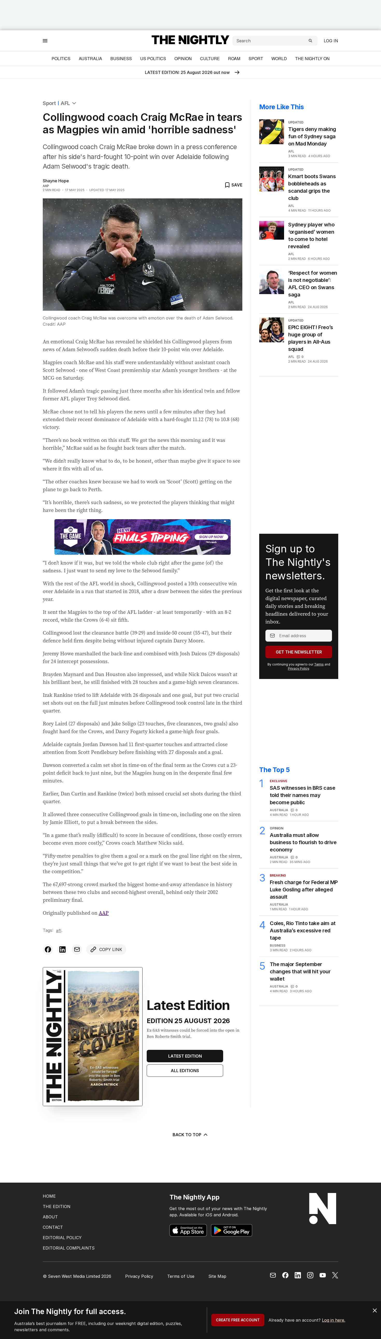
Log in (331, 40)
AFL (65, 103)
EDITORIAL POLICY (62, 1237)
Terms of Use (180, 1276)
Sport (256, 58)
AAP (104, 913)
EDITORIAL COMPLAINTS (69, 1248)
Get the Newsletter (299, 652)
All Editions (185, 1070)
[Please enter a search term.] (310, 40)
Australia (90, 58)
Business (121, 58)
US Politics (153, 58)
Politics (61, 58)
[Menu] (45, 41)
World (279, 58)
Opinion (183, 58)
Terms (319, 664)
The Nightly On (312, 58)
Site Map (217, 1276)
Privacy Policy (298, 668)
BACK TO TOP (187, 1134)
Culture (210, 58)
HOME (49, 1196)
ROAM (234, 58)
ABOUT (50, 1216)
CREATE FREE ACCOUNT (238, 1320)
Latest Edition (185, 1056)
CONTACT (53, 1227)
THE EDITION (56, 1206)
